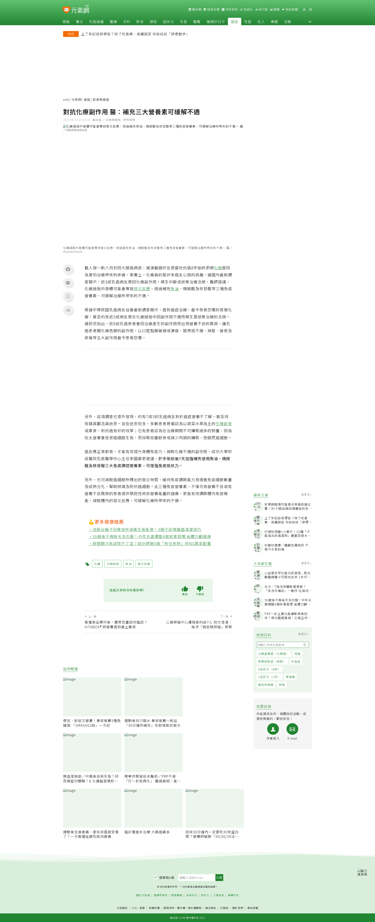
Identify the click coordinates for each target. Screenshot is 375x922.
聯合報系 (210, 908)
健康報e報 (166, 877)
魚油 (175, 288)
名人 (261, 21)
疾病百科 (191, 895)
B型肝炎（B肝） (269, 669)
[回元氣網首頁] (80, 9)
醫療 (113, 21)
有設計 (248, 9)
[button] (310, 21)
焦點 (66, 21)
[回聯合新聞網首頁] (66, 10)
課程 (153, 21)
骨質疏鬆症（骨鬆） (272, 661)
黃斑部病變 (266, 685)
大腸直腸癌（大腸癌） (273, 654)
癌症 (234, 21)
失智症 (296, 661)
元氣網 (76, 99)
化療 (218, 267)
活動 (287, 21)
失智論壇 (96, 21)
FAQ (134, 908)
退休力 (168, 21)
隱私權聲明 (195, 908)
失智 (183, 21)
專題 (274, 21)
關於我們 (237, 908)
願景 (276, 9)
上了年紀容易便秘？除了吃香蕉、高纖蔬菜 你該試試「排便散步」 (135, 33)
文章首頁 (218, 895)
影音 (140, 21)
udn (66, 99)
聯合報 (196, 9)
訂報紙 (224, 908)
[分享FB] (68, 269)
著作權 (181, 908)
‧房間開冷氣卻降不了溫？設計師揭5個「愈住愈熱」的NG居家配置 (149, 543)
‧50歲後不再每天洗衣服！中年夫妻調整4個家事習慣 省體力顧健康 (149, 536)
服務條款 (169, 908)
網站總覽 (252, 908)
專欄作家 (233, 895)
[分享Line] (68, 283)
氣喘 (282, 685)
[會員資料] (304, 9)
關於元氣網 (143, 895)
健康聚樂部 (160, 895)
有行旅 (263, 9)
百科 (126, 21)
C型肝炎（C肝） (269, 677)
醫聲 (197, 21)
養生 (79, 21)
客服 (142, 908)
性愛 (248, 21)
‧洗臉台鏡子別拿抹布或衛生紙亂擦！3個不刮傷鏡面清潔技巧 (145, 529)
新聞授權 (154, 908)
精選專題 (176, 895)
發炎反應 (142, 288)
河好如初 (231, 9)
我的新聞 (291, 9)
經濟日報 (213, 9)
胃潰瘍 (290, 677)
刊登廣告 (122, 908)
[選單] (310, 9)
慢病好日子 (215, 21)
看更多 (306, 494)
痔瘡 (297, 654)
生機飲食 (224, 423)
